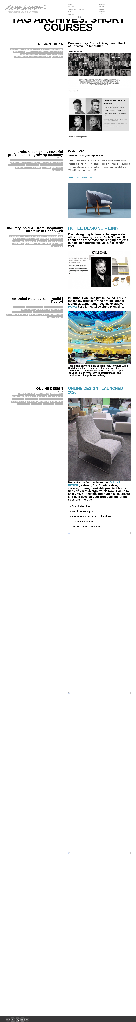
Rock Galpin (11, 314)
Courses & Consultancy (76, 9)
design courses (30, 241)
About (70, 4)
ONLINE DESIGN (49, 388)
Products (101, 8)
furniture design (42, 54)
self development (24, 404)
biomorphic (58, 307)
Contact (71, 14)
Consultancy (72, 8)
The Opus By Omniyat (55, 314)
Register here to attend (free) (80, 177)
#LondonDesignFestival (54, 49)
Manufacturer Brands (43, 56)
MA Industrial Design (19, 401)
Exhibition (102, 11)
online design (31, 401)
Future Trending (35, 167)
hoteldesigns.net (56, 312)
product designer (56, 401)
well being (59, 404)
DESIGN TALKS (50, 44)
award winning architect (34, 307)
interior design (57, 167)
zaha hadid (58, 317)
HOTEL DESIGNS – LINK (93, 228)
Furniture (101, 6)
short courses (57, 56)
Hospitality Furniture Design (24, 56)
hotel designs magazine (41, 312)
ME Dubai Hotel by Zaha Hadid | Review (37, 300)
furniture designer (56, 54)
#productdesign (19, 51)
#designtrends (16, 49)
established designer (28, 54)
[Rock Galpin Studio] (25, 9)
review (72, 306)
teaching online (57, 246)
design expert (57, 51)
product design (43, 401)
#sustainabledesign (30, 162)
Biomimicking (44, 238)
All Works (102, 4)
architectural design (55, 162)
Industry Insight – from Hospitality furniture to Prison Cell (35, 229)
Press (70, 13)
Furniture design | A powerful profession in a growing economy (35, 153)
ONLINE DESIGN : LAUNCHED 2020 (95, 390)
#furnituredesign (28, 49)
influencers (46, 167)
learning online (57, 399)
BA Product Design (42, 394)
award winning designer (43, 51)
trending (50, 317)
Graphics (101, 13)
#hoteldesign (40, 49)
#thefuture (30, 51)
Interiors (101, 9)
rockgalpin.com (22, 314)
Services (71, 6)
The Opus (44, 314)
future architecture (43, 309)
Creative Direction (32, 165)
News (69, 11)
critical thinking (17, 241)
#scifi (60, 236)
